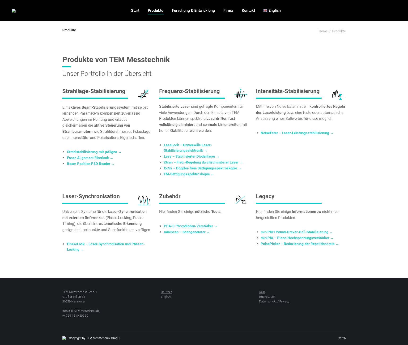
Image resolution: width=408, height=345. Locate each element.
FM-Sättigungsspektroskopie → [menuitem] (189, 174)
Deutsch (166, 292)
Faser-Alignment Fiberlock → (90, 158)
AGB (262, 292)
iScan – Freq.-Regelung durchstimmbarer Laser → (203, 162)
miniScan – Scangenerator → (187, 232)
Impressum (267, 296)
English (166, 296)
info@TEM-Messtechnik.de (81, 311)
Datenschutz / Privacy (274, 301)
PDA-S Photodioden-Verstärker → (190, 226)
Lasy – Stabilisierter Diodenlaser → (192, 156)
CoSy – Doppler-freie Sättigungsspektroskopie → (203, 168)
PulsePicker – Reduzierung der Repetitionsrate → (300, 244)
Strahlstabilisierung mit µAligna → (94, 152)
